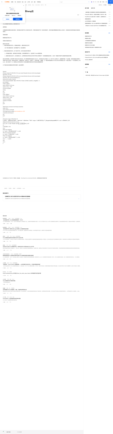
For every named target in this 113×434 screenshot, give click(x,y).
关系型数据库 (19, 188)
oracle (86, 67)
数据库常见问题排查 (88, 42)
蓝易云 (4, 236)
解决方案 (19, 1)
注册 (106, 1)
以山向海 (4, 279)
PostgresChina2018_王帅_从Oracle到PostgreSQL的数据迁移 (96, 57)
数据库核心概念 (88, 38)
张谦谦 (4, 288)
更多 (109, 33)
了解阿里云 (39, 1)
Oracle (24, 188)
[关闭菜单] (2, 2)
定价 (25, 1)
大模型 (12, 1)
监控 (8, 262)
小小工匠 (4, 297)
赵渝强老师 (5, 218)
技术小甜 (8, 432)
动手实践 (25, 4)
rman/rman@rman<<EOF (19, 111)
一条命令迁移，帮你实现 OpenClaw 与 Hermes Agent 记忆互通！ (97, 75)
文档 (98, 1)
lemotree (4, 271)
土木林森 (4, 262)
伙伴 (32, 1)
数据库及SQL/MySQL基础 (90, 45)
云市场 (28, 1)
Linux (21, 218)
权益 (22, 1)
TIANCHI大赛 (37, 4)
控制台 (103, 1)
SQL (11, 236)
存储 (8, 279)
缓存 (10, 279)
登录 (110, 1)
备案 (100, 1)
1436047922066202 (6, 254)
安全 (13, 297)
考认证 (33, 4)
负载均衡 (12, 288)
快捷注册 (7, 19)
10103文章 (19, 432)
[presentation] (14, 80)
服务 (35, 1)
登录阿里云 (18, 19)
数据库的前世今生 (88, 36)
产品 (15, 1)
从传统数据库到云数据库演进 (90, 40)
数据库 (14, 188)
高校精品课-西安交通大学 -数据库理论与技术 (93, 47)
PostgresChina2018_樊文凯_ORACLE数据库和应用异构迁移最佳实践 (97, 55)
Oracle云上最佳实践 (88, 59)
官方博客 (29, 4)
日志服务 (10, 188)
